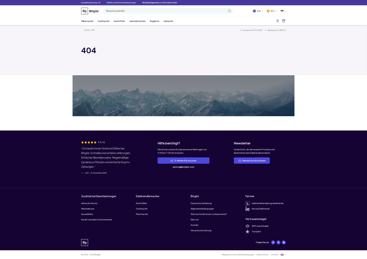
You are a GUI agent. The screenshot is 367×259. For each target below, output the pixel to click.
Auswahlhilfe (87, 214)
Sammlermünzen (137, 21)
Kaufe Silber (141, 203)
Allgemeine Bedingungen (202, 208)
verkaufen (168, 21)
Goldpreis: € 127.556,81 (252, 30)
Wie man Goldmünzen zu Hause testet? (209, 214)
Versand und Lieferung (201, 230)
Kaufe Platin (119, 21)
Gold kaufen (104, 21)
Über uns (195, 219)
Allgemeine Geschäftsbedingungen (238, 254)
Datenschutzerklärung (201, 203)
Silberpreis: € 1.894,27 (277, 30)
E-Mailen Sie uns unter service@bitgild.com (184, 163)
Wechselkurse (87, 208)
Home (86, 30)
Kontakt (195, 225)
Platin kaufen (142, 214)
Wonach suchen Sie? (115, 11)
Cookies (274, 254)
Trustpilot (256, 231)
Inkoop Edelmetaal (261, 208)
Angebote (154, 21)
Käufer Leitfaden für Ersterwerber (96, 219)
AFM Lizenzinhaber (260, 226)
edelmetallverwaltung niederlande (267, 203)
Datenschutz (262, 254)
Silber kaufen (87, 21)
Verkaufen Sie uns (89, 203)
